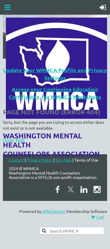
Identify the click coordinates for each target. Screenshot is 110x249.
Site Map (63, 159)
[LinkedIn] (84, 189)
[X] (71, 189)
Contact (16, 159)
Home (8, 139)
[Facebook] (57, 189)
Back (20, 139)
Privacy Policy (40, 159)
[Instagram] (97, 189)
